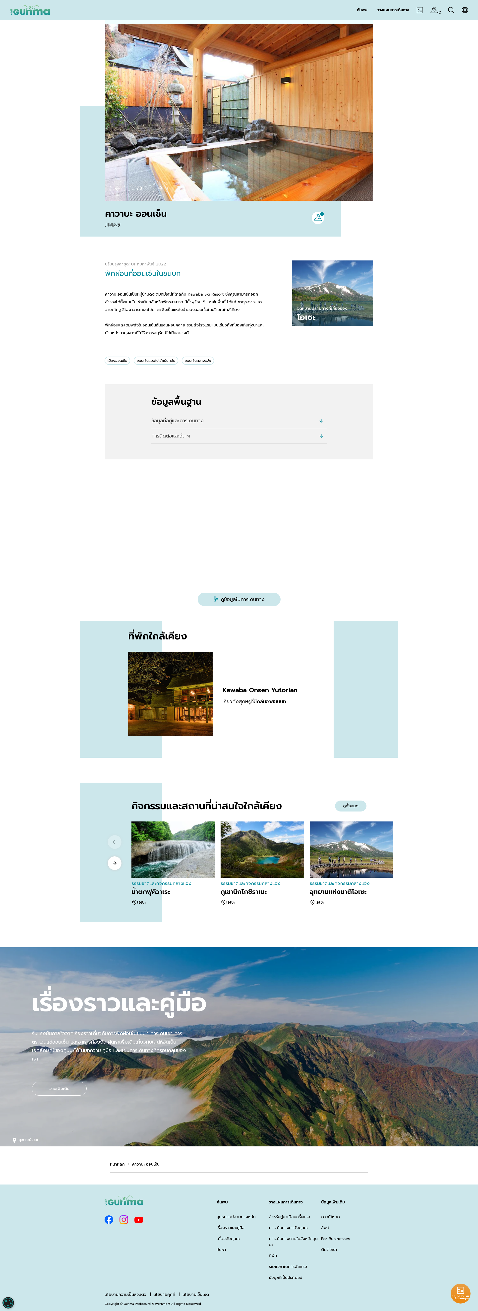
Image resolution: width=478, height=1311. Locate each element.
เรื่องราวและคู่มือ (230, 1228)
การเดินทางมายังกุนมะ (288, 1228)
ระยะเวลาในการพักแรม (288, 1267)
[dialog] (8, 1303)
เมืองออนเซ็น (117, 360)
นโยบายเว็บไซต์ (195, 1295)
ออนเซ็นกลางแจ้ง (198, 360)
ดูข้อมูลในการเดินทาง (243, 599)
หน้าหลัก (117, 1164)
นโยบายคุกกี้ (164, 1295)
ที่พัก (273, 1256)
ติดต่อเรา (329, 1250)
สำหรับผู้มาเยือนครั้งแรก (289, 1217)
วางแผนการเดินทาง (286, 1202)
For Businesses (335, 1239)
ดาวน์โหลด (330, 1217)
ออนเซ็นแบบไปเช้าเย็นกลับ (156, 360)
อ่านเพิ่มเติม (59, 1089)
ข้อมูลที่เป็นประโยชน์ (285, 1278)
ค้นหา (221, 1250)
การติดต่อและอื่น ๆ (170, 435)
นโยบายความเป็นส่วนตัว (125, 1295)
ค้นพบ (222, 1202)
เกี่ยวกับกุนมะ (228, 1239)
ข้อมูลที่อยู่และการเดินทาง (177, 420)
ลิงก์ (325, 1228)
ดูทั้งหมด (350, 806)
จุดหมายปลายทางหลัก (236, 1217)
